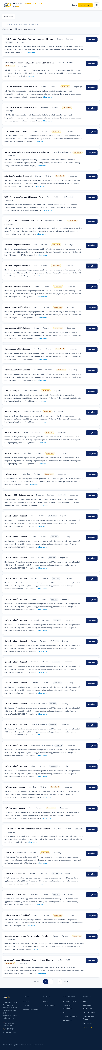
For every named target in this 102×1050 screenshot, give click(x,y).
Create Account (49, 1005)
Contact (26, 1005)
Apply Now (92, 39)
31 (60, 981)
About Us (26, 1001)
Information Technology (87, 1007)
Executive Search (69, 1001)
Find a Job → (88, 1027)
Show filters (8, 16)
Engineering (87, 1023)
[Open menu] (96, 5)
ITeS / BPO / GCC (89, 1012)
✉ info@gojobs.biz (9, 1032)
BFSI (84, 1001)
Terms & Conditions (30, 1010)
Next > (66, 981)
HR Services (67, 1020)
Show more (30, 52)
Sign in (74, 5)
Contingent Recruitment (67, 1007)
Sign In (45, 1001)
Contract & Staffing (70, 1016)
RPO (64, 1012)
